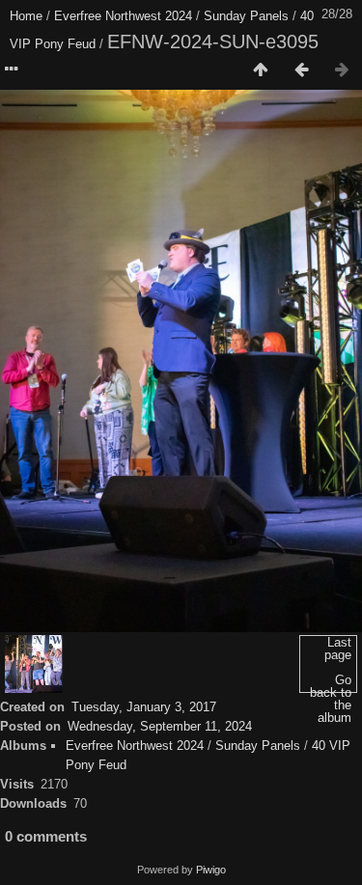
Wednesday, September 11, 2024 (160, 726)
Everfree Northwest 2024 (123, 16)
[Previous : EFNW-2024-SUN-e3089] (301, 70)
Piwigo (211, 869)
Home (26, 16)
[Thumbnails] (260, 70)
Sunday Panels (246, 16)
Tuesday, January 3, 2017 (143, 707)
